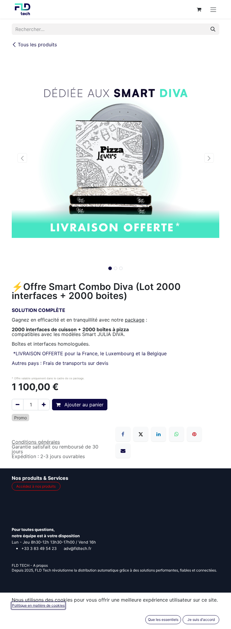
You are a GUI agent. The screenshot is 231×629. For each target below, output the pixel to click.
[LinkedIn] (158, 434)
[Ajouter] (44, 404)
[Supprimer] (17, 404)
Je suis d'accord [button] (201, 619)
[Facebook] (123, 434)
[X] (141, 434)
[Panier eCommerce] (199, 9)
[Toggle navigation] (213, 9)
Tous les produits (37, 45)
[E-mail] (123, 450)
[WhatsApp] (176, 434)
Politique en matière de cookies (38, 605)
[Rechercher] (213, 29)
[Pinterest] (194, 434)
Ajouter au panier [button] (83, 405)
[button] (22, 158)
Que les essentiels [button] (163, 619)
